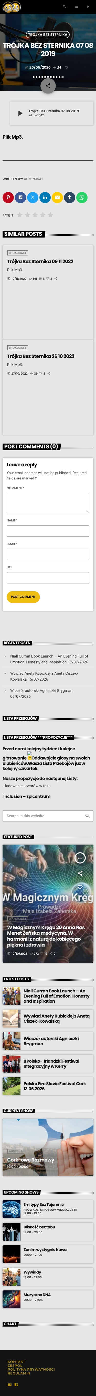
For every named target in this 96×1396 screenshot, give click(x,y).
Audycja (16, 1151)
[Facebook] (16, 1385)
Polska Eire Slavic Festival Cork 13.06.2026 (55, 1086)
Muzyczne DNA (37, 1295)
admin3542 (33, 179)
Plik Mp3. (13, 137)
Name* (12, 520)
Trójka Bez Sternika (47, 34)
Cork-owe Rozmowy (30, 1159)
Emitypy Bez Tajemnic (44, 1205)
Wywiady (32, 1272)
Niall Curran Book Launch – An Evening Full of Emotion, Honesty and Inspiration (56, 996)
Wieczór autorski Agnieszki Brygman (41, 690)
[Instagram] (10, 1385)
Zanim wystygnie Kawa (45, 1250)
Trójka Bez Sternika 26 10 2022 (40, 356)
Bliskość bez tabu (39, 1227)
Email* (12, 544)
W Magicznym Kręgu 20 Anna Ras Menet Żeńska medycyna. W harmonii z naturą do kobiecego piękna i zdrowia (46, 936)
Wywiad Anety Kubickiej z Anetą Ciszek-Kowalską (57, 1018)
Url (9, 567)
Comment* (15, 488)
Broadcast (17, 253)
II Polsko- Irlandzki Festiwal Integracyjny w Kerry (51, 1063)
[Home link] (11, 7)
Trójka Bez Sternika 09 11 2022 (40, 261)
